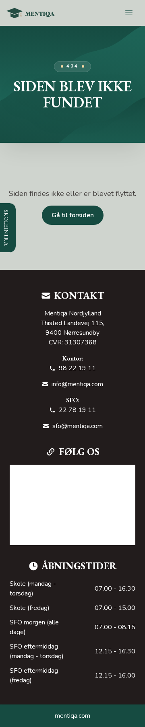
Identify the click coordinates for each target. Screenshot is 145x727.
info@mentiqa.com (77, 384)
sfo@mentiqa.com (77, 426)
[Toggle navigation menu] (129, 13)
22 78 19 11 (77, 410)
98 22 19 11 (77, 368)
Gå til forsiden (73, 215)
